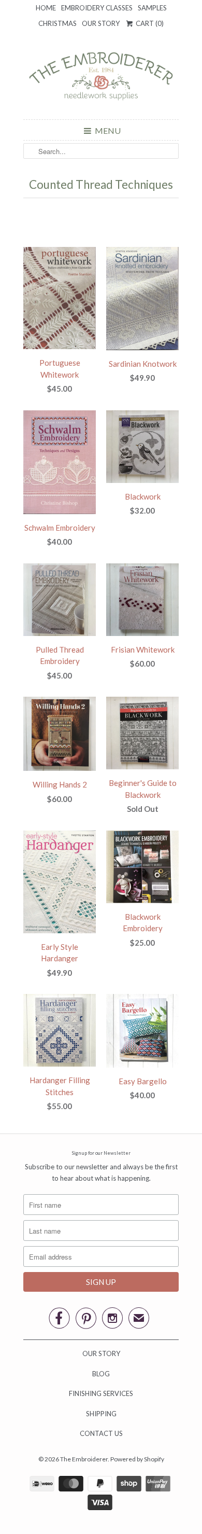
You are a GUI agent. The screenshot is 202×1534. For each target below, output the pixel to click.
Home (46, 8)
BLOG (101, 1374)
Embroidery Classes (97, 8)
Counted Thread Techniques (101, 184)
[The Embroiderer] (101, 79)
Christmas (57, 23)
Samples (152, 8)
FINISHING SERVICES (101, 1393)
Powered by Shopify (137, 1459)
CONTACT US (101, 1433)
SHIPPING (101, 1413)
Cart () (149, 23)
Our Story (101, 23)
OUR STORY (101, 1353)
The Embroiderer (84, 1459)
